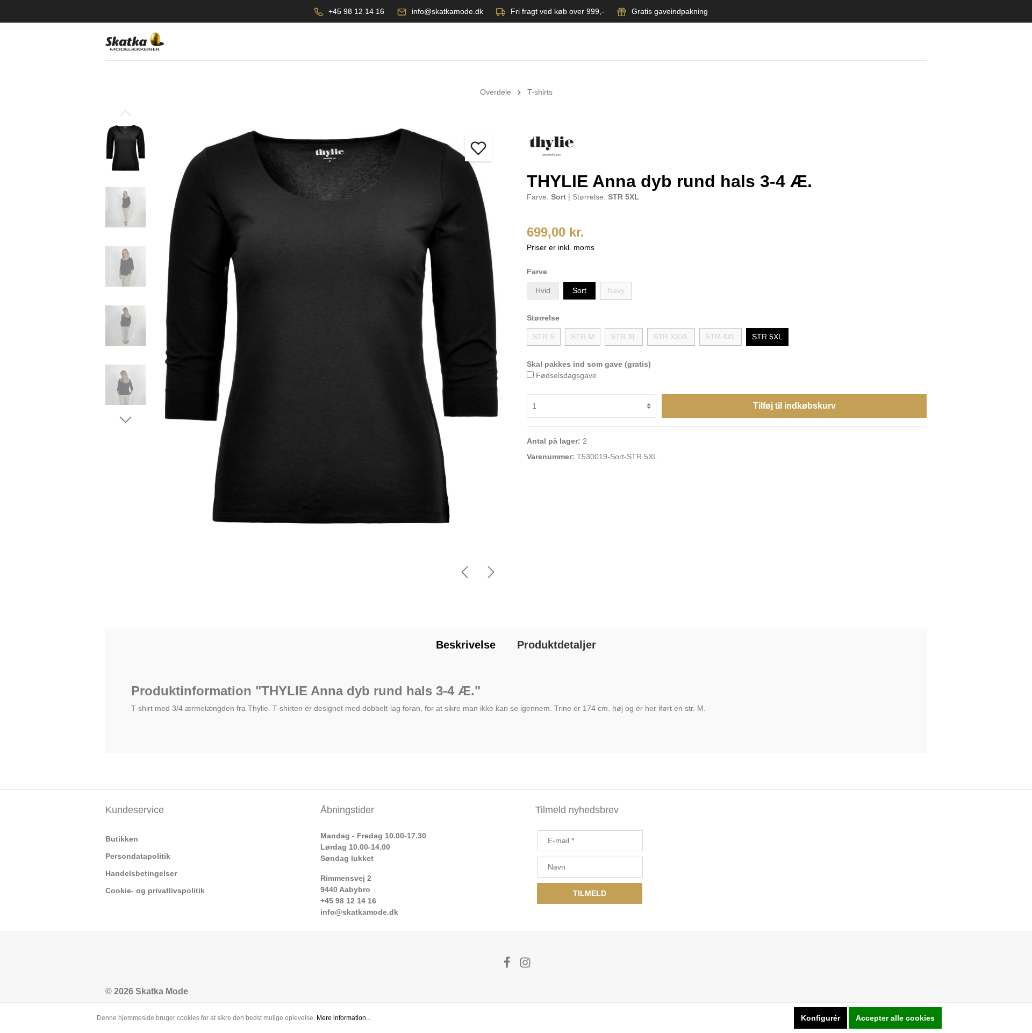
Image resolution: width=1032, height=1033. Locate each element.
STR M (582, 336)
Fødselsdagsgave (566, 375)
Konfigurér (820, 1018)
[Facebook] (508, 965)
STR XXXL (671, 336)
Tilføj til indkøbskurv (794, 405)
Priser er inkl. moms (560, 247)
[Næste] (491, 572)
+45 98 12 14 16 (356, 11)
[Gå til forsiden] (134, 41)
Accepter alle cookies (895, 1018)
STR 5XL (767, 336)
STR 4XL (720, 336)
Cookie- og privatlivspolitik (155, 890)
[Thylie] (551, 145)
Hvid (542, 290)
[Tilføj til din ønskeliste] (478, 147)
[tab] (465, 644)
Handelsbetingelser (141, 873)
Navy (616, 290)
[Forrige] (464, 572)
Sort (579, 290)
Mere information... (344, 1018)
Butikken (121, 839)
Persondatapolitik (137, 856)
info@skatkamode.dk (447, 11)
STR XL (624, 336)
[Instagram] (525, 965)
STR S (544, 336)
